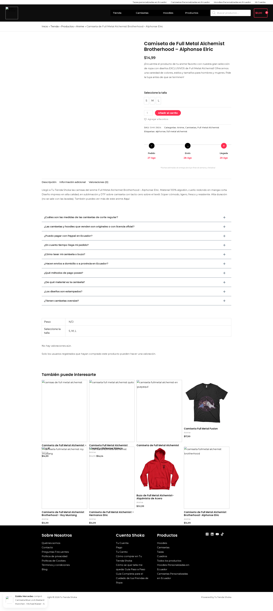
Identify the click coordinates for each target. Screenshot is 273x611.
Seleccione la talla (155, 92)
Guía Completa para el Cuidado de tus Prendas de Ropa (132, 578)
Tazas (160, 551)
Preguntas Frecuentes (55, 551)
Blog (44, 569)
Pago (119, 547)
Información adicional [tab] (72, 182)
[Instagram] (207, 534)
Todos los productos (169, 560)
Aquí (126, 198)
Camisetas (142, 12)
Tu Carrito (122, 551)
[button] (136, 217)
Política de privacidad (54, 556)
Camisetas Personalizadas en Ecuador (190, 2)
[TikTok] (222, 534)
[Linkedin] (212, 534)
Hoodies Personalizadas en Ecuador (232, 2)
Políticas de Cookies (54, 560)
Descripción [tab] (49, 182)
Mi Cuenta (260, 2)
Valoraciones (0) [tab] (98, 182)
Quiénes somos (51, 543)
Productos (191, 12)
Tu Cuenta (122, 543)
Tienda (117, 12)
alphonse (161, 131)
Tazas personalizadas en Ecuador (150, 2)
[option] (146, 100)
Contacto (47, 547)
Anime (180, 127)
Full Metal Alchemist (208, 127)
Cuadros (162, 556)
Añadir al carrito (168, 112)
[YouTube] (217, 534)
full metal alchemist (177, 131)
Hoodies (168, 12)
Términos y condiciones (56, 564)
